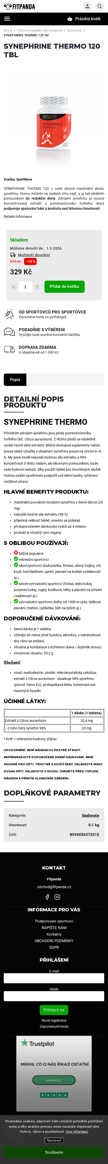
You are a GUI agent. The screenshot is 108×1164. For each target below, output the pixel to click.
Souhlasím (54, 1152)
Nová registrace (54, 1020)
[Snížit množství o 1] (13, 287)
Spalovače (90, 815)
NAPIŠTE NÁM (54, 927)
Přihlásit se (54, 1010)
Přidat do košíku (64, 286)
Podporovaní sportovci (54, 921)
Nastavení (54, 1140)
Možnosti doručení (34, 255)
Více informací (77, 1131)
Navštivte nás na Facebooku (47, 897)
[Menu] (7, 18)
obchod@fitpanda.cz (54, 887)
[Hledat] (99, 6)
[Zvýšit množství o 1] (37, 287)
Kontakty (54, 934)
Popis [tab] (15, 379)
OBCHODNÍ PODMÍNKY (54, 941)
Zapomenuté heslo (54, 1026)
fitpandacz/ (57, 897)
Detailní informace (18, 217)
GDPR (54, 947)
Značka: (18, 179)
